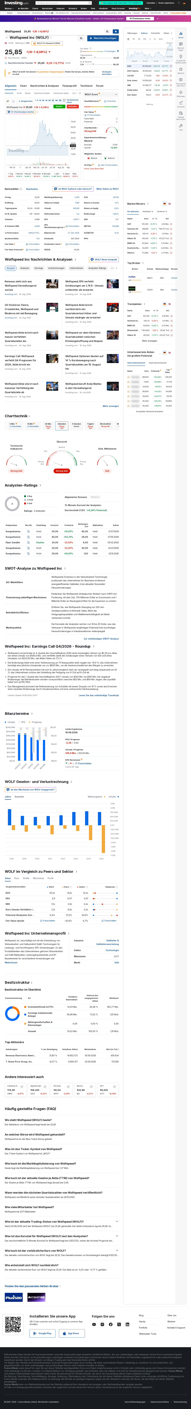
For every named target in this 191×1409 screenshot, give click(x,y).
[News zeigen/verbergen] (64, 100)
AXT (102, 1086)
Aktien (9, 13)
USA (116, 962)
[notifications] (179, 2)
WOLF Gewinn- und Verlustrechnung (36, 782)
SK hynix (57, 1086)
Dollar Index (132, 90)
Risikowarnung (180, 1402)
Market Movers (136, 203)
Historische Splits (61, 93)
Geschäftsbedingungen (135, 1402)
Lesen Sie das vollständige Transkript (99, 695)
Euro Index (132, 95)
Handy (142, 1321)
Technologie (112, 950)
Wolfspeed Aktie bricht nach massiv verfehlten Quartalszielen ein (21, 337)
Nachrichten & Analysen (44, 85)
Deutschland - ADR (114, 13)
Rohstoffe (155, 33)
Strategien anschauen (106, 73)
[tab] (15, 425)
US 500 (130, 76)
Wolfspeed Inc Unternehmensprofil (35, 933)
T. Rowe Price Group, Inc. (19, 1061)
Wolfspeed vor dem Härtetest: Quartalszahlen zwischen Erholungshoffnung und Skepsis (84, 337)
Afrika (165, 13)
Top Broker (133, 263)
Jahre (8, 796)
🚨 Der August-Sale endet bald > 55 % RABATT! (121, 3)
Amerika (127, 13)
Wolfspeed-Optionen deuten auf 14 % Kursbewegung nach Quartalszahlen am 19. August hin (84, 362)
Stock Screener (118, 8)
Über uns (171, 1315)
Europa (137, 13)
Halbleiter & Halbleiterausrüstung (107, 942)
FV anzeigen (110, 51)
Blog (141, 1315)
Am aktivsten (133, 211)
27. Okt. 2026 (73, 233)
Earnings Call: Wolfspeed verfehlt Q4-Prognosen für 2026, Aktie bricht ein (20, 360)
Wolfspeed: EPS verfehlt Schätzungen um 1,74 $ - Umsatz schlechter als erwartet (84, 285)
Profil (19, 93)
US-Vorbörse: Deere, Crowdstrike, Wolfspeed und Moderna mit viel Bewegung (21, 309)
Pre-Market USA (62, 13)
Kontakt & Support (176, 1327)
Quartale (19, 796)
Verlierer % (162, 211)
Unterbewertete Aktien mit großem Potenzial (140, 354)
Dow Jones (132, 80)
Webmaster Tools (147, 1334)
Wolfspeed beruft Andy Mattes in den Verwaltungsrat (83, 386)
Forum (99, 85)
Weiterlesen (11, 962)
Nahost (145, 13)
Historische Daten (42, 93)
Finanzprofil (70, 85)
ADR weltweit (98, 13)
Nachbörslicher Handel (80, 13)
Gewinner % (148, 211)
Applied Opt (35, 1086)
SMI (129, 85)
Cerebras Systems (15, 1086)
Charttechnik (16, 416)
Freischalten (49, 920)
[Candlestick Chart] (7, 101)
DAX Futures (132, 71)
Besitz (28, 93)
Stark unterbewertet (136, 363)
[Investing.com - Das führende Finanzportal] (16, 3)
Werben (171, 1321)
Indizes (144, 33)
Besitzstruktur (17, 982)
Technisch (86, 85)
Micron (80, 1086)
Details (174, 278)
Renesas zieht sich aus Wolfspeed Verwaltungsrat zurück (20, 285)
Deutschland (37, 13)
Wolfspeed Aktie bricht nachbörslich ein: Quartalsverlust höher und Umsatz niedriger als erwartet (82, 311)
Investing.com (11, 294)
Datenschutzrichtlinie (160, 1402)
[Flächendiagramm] (13, 101)
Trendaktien (134, 304)
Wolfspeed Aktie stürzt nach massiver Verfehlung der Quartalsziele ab (21, 388)
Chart (23, 85)
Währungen (132, 33)
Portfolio (143, 1327)
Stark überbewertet (157, 363)
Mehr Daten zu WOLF (108, 189)
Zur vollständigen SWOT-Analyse (101, 638)
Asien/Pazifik (155, 13)
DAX (129, 66)
